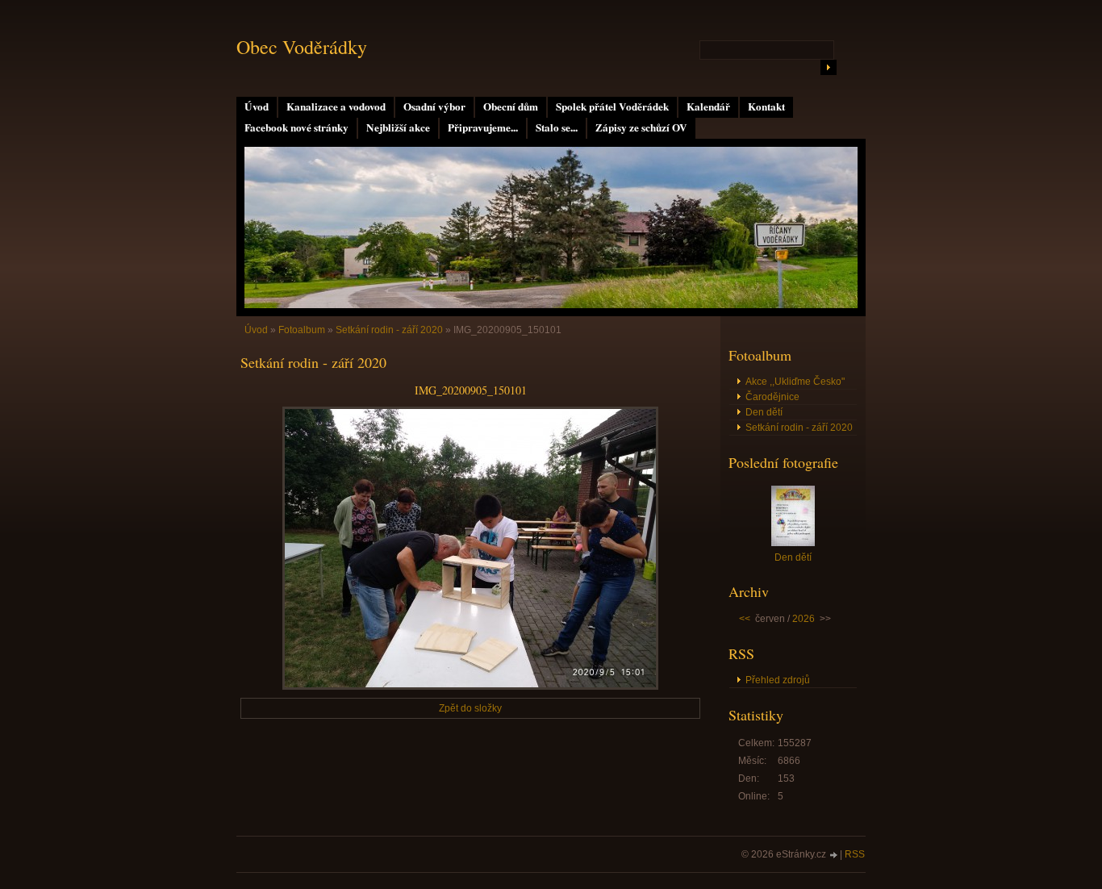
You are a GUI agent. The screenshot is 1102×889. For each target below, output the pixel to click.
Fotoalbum (301, 330)
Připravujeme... (483, 127)
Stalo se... (557, 127)
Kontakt (766, 106)
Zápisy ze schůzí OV (641, 127)
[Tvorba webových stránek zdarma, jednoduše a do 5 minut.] (834, 855)
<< (744, 618)
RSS (855, 854)
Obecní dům (510, 106)
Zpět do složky (470, 708)
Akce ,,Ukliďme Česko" (795, 381)
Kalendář (708, 106)
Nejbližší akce (398, 127)
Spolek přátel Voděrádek (612, 106)
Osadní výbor (434, 106)
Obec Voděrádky (301, 47)
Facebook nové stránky (296, 127)
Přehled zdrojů (777, 680)
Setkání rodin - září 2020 (389, 330)
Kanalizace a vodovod (336, 106)
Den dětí (764, 412)
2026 (803, 618)
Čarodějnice (772, 397)
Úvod (256, 106)
